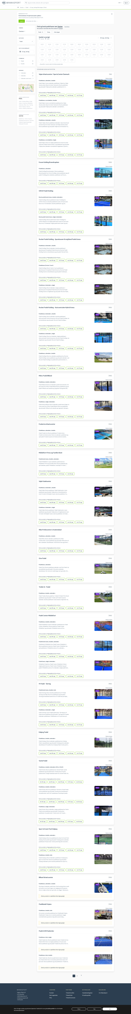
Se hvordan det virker (32, 21)
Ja (109, 1009)
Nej (94, 1009)
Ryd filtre (67, 26)
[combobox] (119, 2)
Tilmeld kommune (70, 997)
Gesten (22, 7)
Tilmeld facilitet (70, 993)
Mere (78, 1009)
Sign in (126, 2)
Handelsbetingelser (87, 993)
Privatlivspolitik (86, 995)
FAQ (50, 997)
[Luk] (112, 14)
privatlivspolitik (50, 1008)
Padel (27, 7)
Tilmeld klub (69, 995)
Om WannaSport (103, 993)
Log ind (22, 21)
